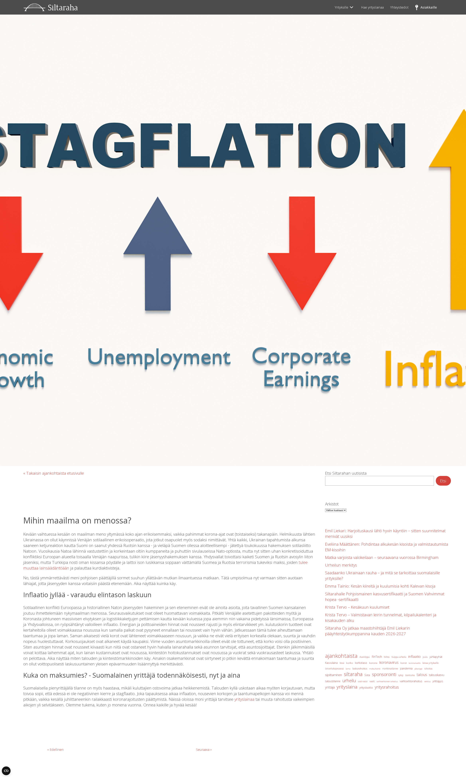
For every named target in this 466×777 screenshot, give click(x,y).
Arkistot (332, 504)
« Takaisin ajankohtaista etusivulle (53, 473)
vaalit (372, 681)
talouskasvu (436, 675)
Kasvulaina (331, 663)
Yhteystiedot (399, 7)
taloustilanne (332, 681)
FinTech (377, 657)
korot (403, 663)
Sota (367, 675)
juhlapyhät (436, 657)
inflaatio (414, 656)
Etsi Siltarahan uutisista (346, 473)
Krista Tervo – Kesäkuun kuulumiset (357, 607)
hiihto (387, 657)
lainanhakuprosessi (334, 668)
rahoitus (428, 668)
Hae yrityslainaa (372, 7)
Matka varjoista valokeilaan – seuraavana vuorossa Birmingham (382, 557)
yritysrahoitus (387, 687)
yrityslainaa (244, 699)
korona (373, 663)
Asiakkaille (428, 7)
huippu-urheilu (399, 657)
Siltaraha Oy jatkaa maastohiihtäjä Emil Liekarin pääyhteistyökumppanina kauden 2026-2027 (367, 630)
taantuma (410, 675)
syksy (400, 675)
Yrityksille (341, 7)
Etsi (443, 481)
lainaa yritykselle (430, 663)
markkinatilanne (390, 668)
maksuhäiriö (374, 668)
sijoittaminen (333, 675)
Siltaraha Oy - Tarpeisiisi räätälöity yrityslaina (50, 7)
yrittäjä (330, 687)
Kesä (342, 663)
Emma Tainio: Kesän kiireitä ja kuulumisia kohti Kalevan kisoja (380, 586)
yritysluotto (366, 687)
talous (422, 674)
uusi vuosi (363, 681)
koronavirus (388, 662)
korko (349, 663)
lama (348, 668)
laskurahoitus (359, 668)
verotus (427, 681)
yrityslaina (347, 686)
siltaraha (353, 674)
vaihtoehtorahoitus (411, 681)
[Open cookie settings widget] (6, 770)
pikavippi (418, 668)
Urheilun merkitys (341, 565)
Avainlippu (365, 657)
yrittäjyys (438, 681)
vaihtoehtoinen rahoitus (387, 681)
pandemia (406, 668)
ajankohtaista (341, 655)
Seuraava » (204, 749)
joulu (425, 657)
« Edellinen (55, 749)
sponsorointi (384, 674)
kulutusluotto (414, 663)
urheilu (349, 680)
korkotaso (361, 663)
